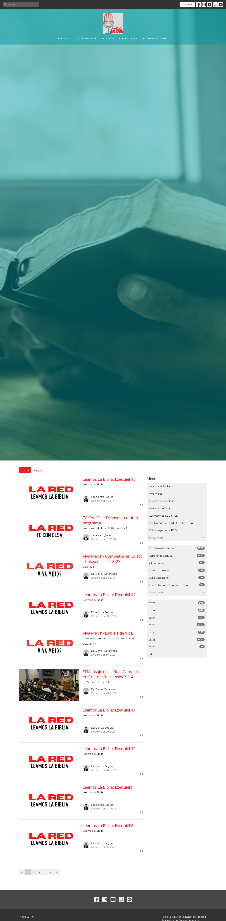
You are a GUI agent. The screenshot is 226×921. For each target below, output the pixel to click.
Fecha (25, 470)
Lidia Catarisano (176, 577)
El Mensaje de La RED (163, 530)
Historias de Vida (159, 508)
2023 (176, 625)
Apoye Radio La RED (155, 38)
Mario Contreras (176, 570)
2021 (176, 639)
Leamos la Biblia (159, 486)
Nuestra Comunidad (162, 501)
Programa (39, 470)
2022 (176, 632)
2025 (176, 610)
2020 (176, 647)
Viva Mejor (155, 493)
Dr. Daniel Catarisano (176, 548)
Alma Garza (176, 563)
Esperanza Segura (176, 555)
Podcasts (64, 38)
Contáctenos (128, 38)
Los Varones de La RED (163, 515)
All (150, 654)
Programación (86, 38)
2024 (176, 617)
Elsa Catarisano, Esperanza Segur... (176, 585)
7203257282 (187, 4)
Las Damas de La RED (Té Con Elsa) (171, 523)
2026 (176, 603)
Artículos (107, 38)
